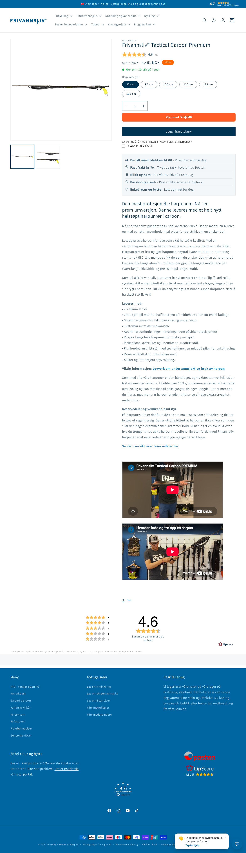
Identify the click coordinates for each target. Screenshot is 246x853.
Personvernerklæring (126, 844)
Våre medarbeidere (99, 714)
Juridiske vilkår (20, 707)
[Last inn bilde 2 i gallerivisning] (48, 157)
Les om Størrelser (98, 700)
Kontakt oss (18, 693)
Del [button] (129, 600)
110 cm (188, 84)
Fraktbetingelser (21, 728)
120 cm (131, 94)
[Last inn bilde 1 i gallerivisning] (22, 157)
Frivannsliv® (130, 40)
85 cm (130, 84)
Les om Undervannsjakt (102, 693)
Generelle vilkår (20, 735)
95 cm (149, 84)
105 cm (168, 84)
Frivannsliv (53, 844)
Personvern (17, 714)
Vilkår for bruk (149, 844)
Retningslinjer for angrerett (97, 844)
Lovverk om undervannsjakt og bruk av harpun (189, 368)
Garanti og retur (20, 700)
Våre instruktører (98, 707)
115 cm (208, 84)
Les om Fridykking (99, 687)
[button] (63, 16)
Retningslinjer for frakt (173, 844)
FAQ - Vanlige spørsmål (25, 687)
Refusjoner (17, 721)
